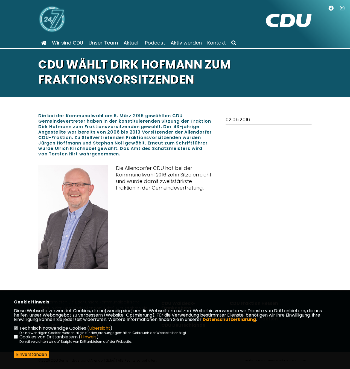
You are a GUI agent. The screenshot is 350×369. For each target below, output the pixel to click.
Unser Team (103, 42)
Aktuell (131, 42)
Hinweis (89, 337)
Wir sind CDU (67, 42)
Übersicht (99, 328)
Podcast (155, 42)
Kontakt (216, 42)
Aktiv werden (186, 42)
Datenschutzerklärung (229, 319)
